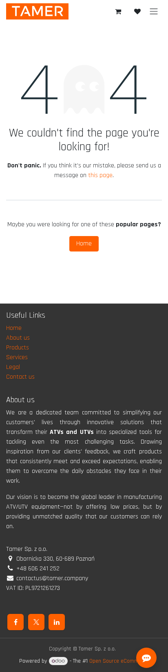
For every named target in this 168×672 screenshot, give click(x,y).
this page (100, 175)
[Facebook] (15, 622)
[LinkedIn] (57, 622)
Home (84, 243)
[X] (36, 622)
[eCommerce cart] (118, 11)
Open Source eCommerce (119, 661)
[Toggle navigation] (154, 11)
